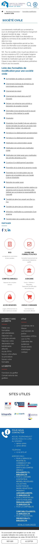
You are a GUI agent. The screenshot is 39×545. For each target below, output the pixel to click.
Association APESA (29, 336)
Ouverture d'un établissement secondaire (19, 162)
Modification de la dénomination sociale (19, 143)
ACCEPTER (29, 541)
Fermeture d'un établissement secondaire (20, 138)
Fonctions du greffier (10, 373)
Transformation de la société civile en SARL (20, 219)
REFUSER (10, 541)
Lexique (24, 352)
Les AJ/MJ (25, 339)
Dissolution (9, 118)
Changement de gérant (13, 91)
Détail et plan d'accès (27, 525)
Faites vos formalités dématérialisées (8, 330)
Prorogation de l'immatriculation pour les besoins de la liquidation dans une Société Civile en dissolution (20, 175)
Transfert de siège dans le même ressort (19, 207)
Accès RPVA (7, 351)
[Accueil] (2, 11)
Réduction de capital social (15, 182)
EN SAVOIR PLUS (31, 537)
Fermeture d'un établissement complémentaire (21, 133)
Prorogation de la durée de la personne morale (21, 168)
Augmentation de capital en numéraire (18, 79)
